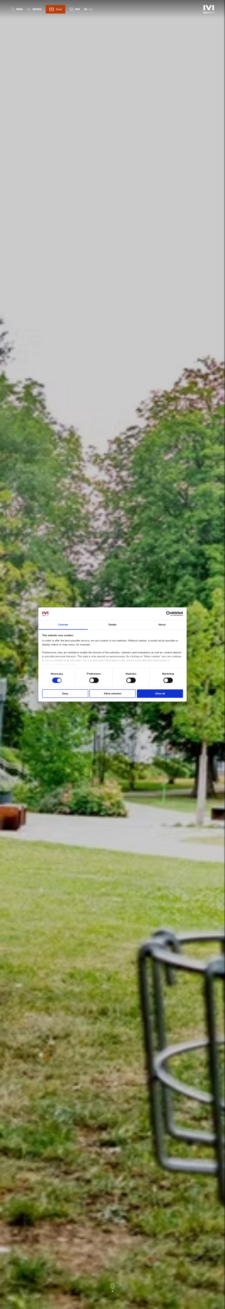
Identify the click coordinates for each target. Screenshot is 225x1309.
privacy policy (56, 664)
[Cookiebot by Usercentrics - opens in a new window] (168, 613)
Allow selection (112, 693)
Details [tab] (113, 624)
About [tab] (162, 624)
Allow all (160, 693)
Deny (65, 693)
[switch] (94, 680)
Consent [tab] (63, 624)
